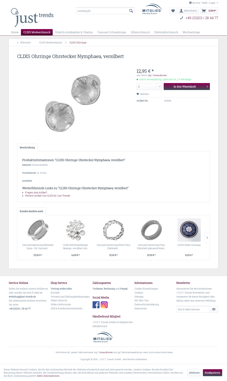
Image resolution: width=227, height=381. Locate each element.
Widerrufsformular (61, 304)
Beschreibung (27, 147)
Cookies (138, 292)
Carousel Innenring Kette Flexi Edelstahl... (113, 246)
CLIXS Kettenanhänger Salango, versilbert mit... (76, 246)
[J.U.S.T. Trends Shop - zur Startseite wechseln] (32, 17)
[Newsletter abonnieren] (214, 309)
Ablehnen (194, 372)
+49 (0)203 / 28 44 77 (201, 18)
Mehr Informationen (48, 375)
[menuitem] (105, 10)
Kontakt (55, 292)
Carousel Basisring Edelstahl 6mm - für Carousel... (38, 246)
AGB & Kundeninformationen (66, 308)
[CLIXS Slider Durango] (189, 230)
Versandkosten (106, 352)
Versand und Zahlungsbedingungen (70, 296)
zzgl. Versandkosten (157, 75)
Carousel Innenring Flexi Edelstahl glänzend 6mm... (151, 246)
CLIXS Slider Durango (189, 244)
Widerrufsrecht (59, 300)
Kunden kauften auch (31, 211)
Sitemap (138, 296)
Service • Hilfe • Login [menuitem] (204, 2)
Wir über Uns (141, 300)
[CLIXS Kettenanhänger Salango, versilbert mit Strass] (75, 230)
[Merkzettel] (173, 10)
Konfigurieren (212, 372)
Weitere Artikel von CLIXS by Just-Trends (47, 195)
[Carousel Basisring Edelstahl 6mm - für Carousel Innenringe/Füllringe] (38, 230)
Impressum (140, 308)
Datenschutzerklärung (146, 304)
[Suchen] (131, 10)
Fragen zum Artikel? (36, 192)
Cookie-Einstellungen (146, 288)
